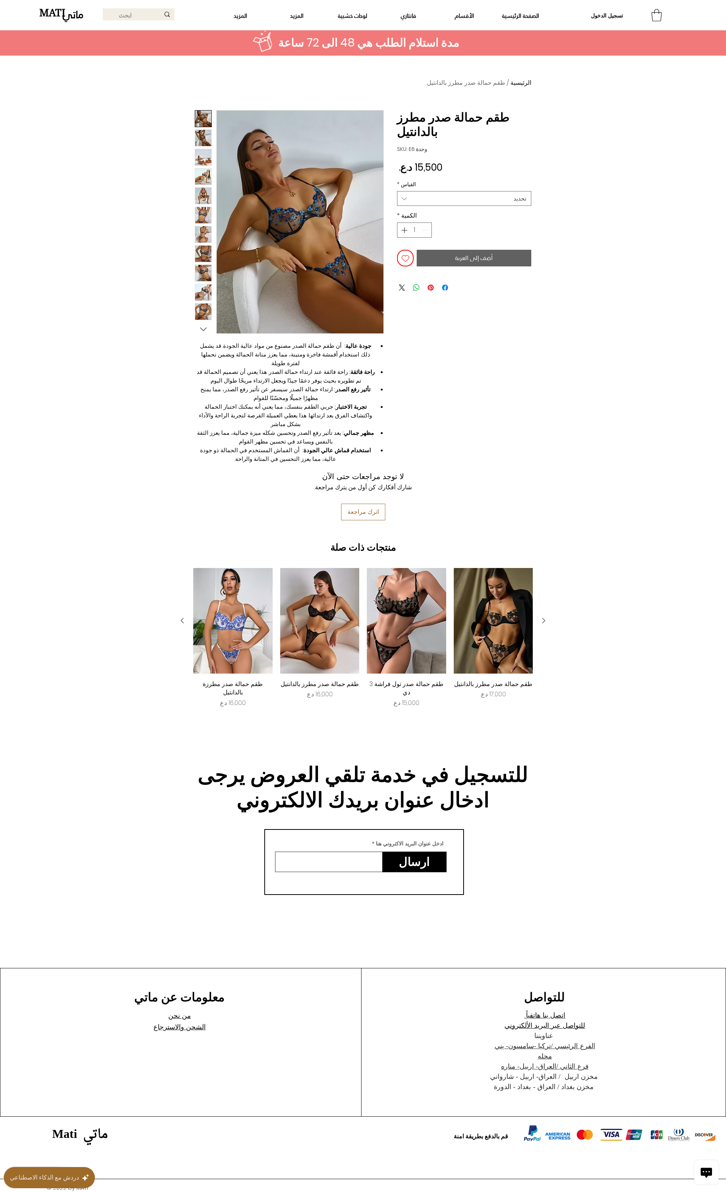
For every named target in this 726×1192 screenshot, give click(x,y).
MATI (52, 12)
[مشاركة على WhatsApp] (416, 287)
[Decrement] (425, 230)
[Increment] (403, 230)
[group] (363, 638)
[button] (657, 15)
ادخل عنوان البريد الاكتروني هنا (410, 843)
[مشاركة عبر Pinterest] (430, 287)
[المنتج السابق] (543, 620)
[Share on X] (401, 287)
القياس (406, 184)
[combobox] (464, 198)
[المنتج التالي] (182, 620)
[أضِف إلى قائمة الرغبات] (405, 258)
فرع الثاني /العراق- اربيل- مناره (545, 1066)
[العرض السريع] (493, 621)
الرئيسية (520, 82)
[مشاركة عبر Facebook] (445, 287)
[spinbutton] (414, 230)
